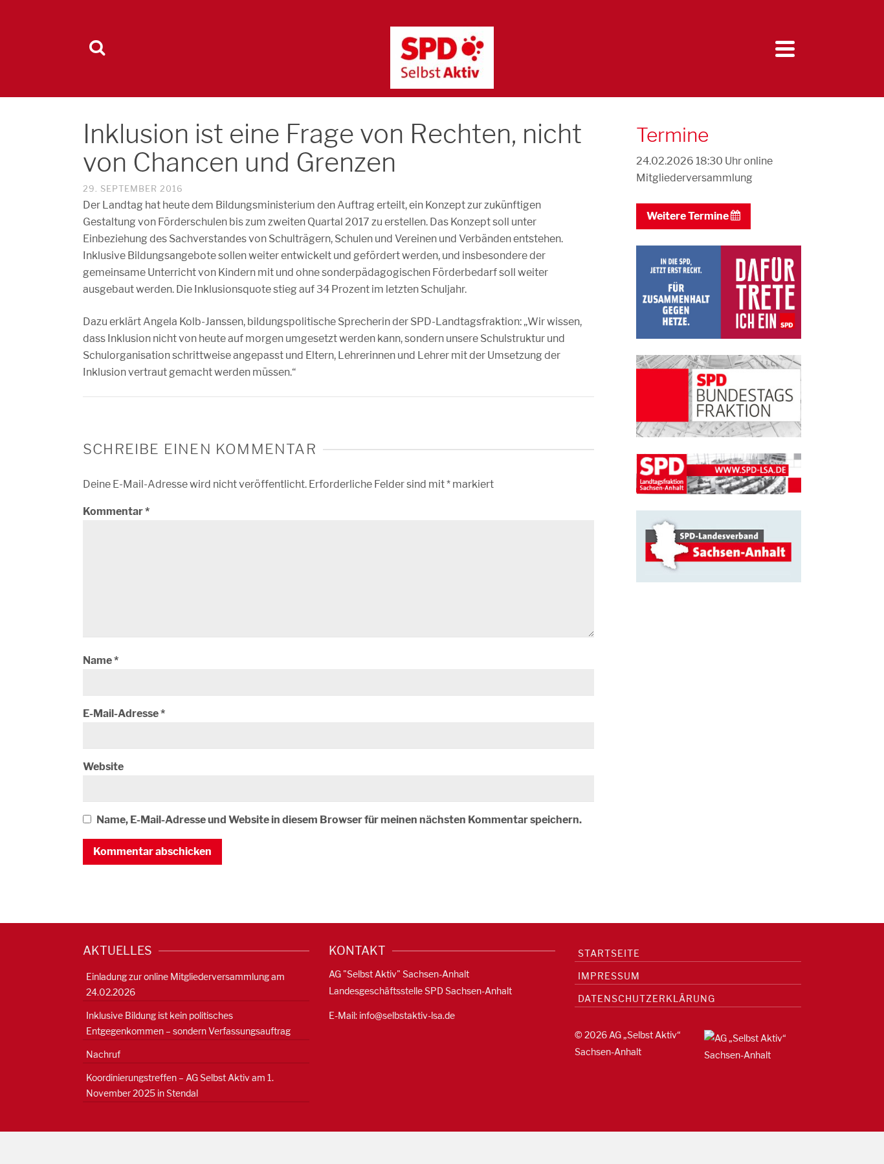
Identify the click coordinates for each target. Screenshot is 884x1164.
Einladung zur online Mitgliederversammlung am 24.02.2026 (185, 984)
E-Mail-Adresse (124, 713)
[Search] (97, 48)
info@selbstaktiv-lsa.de (407, 1015)
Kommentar (116, 511)
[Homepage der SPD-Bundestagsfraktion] (718, 395)
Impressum (609, 975)
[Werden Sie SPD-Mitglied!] (718, 291)
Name (100, 660)
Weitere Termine (688, 216)
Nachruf (103, 1054)
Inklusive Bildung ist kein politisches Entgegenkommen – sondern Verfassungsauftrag (188, 1023)
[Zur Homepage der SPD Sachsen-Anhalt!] (718, 545)
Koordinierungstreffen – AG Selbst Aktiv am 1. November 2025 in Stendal (180, 1085)
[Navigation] (785, 48)
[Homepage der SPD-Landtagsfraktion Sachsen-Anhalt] (718, 473)
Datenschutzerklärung (646, 998)
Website (103, 766)
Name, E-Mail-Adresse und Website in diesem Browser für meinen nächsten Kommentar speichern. (339, 820)
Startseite (609, 953)
